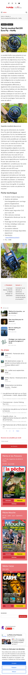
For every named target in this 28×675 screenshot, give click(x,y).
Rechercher (4, 613)
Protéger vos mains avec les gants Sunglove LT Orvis (17, 341)
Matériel (4, 24)
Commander (19, 606)
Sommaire (8, 500)
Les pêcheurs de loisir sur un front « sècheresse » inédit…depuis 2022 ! (14, 395)
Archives (14, 503)
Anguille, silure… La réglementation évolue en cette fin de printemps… (15, 418)
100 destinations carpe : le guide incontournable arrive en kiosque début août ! (16, 363)
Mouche (10, 24)
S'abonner (19, 500)
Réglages (14, 667)
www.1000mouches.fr (12, 237)
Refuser (14, 671)
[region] (14, 661)
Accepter (14, 663)
